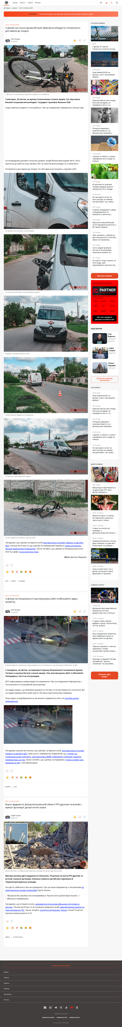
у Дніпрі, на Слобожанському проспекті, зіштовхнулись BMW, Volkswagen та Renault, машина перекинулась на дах (43, 756)
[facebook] (45, 1007)
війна (7, 937)
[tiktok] (66, 1007)
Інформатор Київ (62, 1017)
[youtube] (72, 1007)
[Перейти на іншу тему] (106, 3)
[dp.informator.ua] (6, 2)
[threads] (77, 1007)
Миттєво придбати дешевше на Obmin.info (104, 318)
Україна (30, 3)
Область (22, 3)
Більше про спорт (105, 675)
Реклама (38, 3)
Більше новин (104, 275)
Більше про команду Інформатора (105, 379)
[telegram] (56, 1007)
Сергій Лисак (18, 937)
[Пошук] (112, 3)
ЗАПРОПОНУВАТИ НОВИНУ (61, 966)
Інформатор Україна (48, 1017)
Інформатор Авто (74, 1017)
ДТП (6, 581)
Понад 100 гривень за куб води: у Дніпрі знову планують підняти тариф (66, 14)
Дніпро (15, 3)
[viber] (61, 1007)
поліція (22, 581)
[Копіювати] (84, 40)
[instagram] (50, 1007)
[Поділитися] (80, 40)
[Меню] (117, 3)
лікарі (13, 581)
